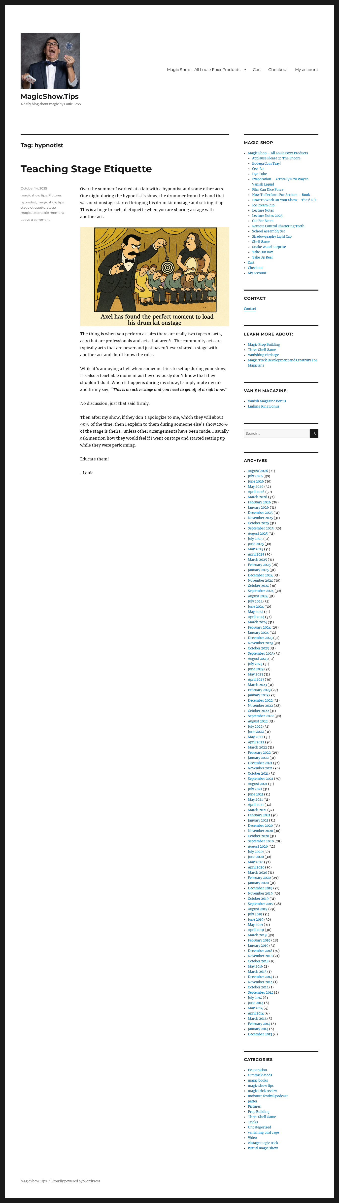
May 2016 (255, 966)
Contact (250, 309)
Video (252, 1138)
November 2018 (260, 956)
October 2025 (258, 523)
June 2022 (256, 732)
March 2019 (257, 935)
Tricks (253, 1122)
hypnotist (28, 202)
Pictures (55, 195)
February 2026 (259, 502)
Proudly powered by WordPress (76, 1181)
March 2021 (257, 810)
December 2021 (260, 763)
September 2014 (260, 992)
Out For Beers (262, 221)
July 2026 (255, 476)
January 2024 (258, 633)
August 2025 (258, 533)
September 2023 (260, 653)
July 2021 (255, 789)
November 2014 (260, 982)
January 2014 (258, 1029)
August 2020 (258, 846)
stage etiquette (33, 207)
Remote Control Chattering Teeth (278, 226)
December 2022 (260, 700)
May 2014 (255, 1008)
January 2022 (258, 758)
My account (306, 69)
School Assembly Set (268, 231)
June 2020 (256, 857)
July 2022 (255, 726)
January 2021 (258, 820)
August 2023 (258, 659)
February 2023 (259, 690)
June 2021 (255, 794)
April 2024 (256, 617)
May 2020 (255, 862)
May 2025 (255, 549)
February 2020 (259, 878)
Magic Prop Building (264, 344)
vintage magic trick (263, 1143)
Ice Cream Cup (263, 205)
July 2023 (255, 664)
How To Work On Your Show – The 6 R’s (284, 200)
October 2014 (258, 987)
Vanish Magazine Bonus (267, 401)
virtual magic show (263, 1148)
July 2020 (255, 852)
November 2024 (260, 580)
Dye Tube (259, 174)
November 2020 (260, 831)
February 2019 (259, 940)
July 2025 (255, 539)
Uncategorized (259, 1127)
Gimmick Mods (260, 1075)
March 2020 (257, 872)
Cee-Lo (258, 169)
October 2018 (258, 961)
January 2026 (258, 507)
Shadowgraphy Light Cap (272, 236)
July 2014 (255, 998)
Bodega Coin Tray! (266, 163)
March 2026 (257, 497)
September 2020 (261, 841)
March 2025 (257, 560)
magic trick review (262, 1091)
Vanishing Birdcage (263, 355)
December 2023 (260, 638)
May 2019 (255, 925)
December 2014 (260, 977)
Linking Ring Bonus (263, 406)
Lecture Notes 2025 (267, 216)
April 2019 (256, 930)
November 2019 (260, 893)
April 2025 (256, 554)
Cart (257, 69)
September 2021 (260, 779)
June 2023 (256, 669)
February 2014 (259, 1024)
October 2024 (258, 586)
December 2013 (260, 1034)
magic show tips (34, 195)
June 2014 (255, 1003)
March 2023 (257, 685)
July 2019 (255, 914)
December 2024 (260, 575)
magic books (258, 1080)
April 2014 (256, 1013)
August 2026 (258, 471)
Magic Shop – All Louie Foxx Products (203, 69)
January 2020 (258, 883)
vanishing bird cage (263, 1132)
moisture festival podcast (268, 1096)
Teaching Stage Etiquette (86, 169)
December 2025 (260, 513)
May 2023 (255, 674)
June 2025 (256, 544)
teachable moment (48, 213)
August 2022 (258, 721)
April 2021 (256, 805)
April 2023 (256, 679)
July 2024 (255, 601)
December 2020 (260, 826)
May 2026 (256, 487)
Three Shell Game (262, 350)
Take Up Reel (262, 257)
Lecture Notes (263, 210)
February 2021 (259, 815)
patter (252, 1101)
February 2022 (259, 753)
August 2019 (258, 909)
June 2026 (256, 481)
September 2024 (261, 591)
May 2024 (255, 612)
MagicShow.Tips (50, 96)
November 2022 (260, 706)
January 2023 (258, 695)
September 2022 (261, 716)
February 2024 (259, 627)
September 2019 (260, 904)
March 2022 (257, 747)
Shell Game (261, 242)
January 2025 (258, 570)
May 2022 (255, 737)
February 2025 (259, 565)
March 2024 (257, 622)
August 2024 (258, 596)
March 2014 (257, 1018)
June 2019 (256, 919)
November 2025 (260, 518)
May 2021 (255, 799)
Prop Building (259, 1112)
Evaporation (257, 1070)
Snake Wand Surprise (269, 247)
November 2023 (260, 643)
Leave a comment (35, 220)
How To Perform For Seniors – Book (281, 195)
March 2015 (257, 972)
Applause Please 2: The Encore (276, 158)
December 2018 (260, 951)
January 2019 (258, 945)
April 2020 (256, 867)
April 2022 (256, 742)
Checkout (278, 69)
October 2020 (258, 836)
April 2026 (256, 492)
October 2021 (258, 773)
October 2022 (258, 711)
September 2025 (261, 528)
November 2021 (260, 768)
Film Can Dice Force (267, 190)
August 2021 (257, 784)
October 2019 (258, 899)
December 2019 (260, 888)
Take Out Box (262, 252)
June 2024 (256, 606)
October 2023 (258, 648)
